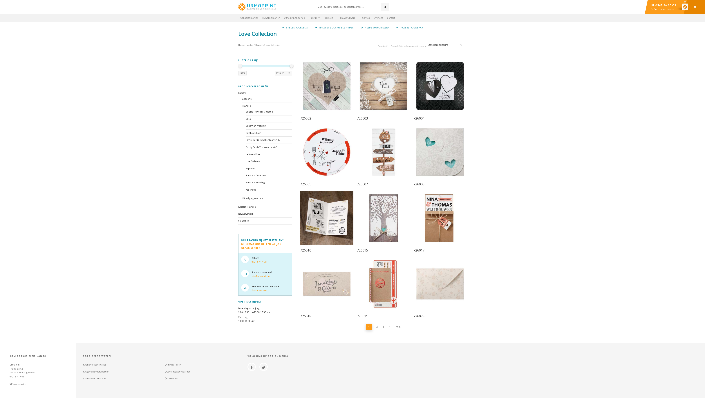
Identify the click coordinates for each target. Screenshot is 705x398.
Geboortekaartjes (249, 17)
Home (241, 45)
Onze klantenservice (664, 9)
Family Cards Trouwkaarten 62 (261, 147)
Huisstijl (313, 17)
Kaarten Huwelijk (247, 206)
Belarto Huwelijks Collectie (259, 111)
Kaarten (249, 45)
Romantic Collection (256, 175)
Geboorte (247, 98)
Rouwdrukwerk (347, 17)
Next (398, 326)
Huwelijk (259, 45)
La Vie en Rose (253, 154)
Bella (248, 118)
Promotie (328, 17)
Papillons (250, 168)
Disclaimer (172, 378)
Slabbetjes (243, 220)
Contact (391, 17)
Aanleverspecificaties (95, 364)
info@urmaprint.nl (261, 276)
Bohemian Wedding (256, 125)
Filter (242, 73)
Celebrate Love (253, 133)
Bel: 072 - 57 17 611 (663, 5)
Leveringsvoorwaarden (178, 371)
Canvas (366, 17)
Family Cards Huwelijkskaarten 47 (263, 140)
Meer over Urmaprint (95, 378)
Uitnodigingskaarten (294, 17)
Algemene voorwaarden (96, 371)
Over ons (378, 17)
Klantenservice (259, 290)
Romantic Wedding (255, 182)
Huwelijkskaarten (271, 17)
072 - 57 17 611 (259, 261)
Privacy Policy (174, 364)
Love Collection (253, 161)
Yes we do (251, 189)
